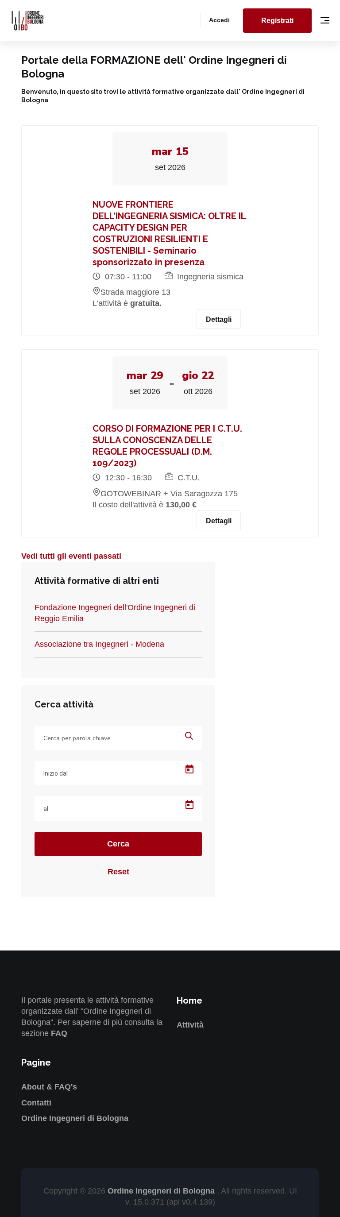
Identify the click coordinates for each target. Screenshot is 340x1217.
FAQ (59, 1033)
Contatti (36, 1102)
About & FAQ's (49, 1086)
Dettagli (219, 319)
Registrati (277, 20)
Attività (190, 1024)
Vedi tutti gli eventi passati (71, 556)
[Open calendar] (189, 769)
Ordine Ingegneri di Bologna (74, 1118)
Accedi (219, 19)
